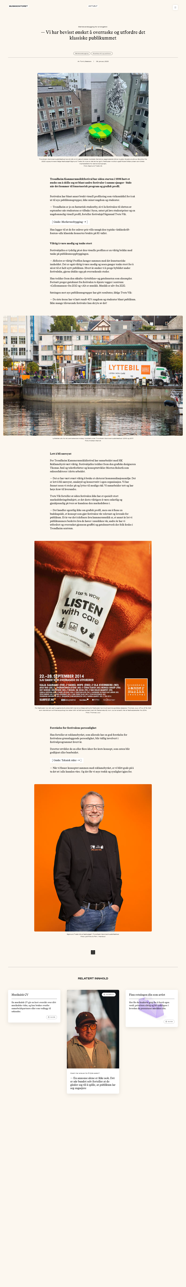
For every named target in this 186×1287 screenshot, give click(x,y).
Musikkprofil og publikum (102, 53)
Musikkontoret (18, 6)
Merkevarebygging (82, 53)
